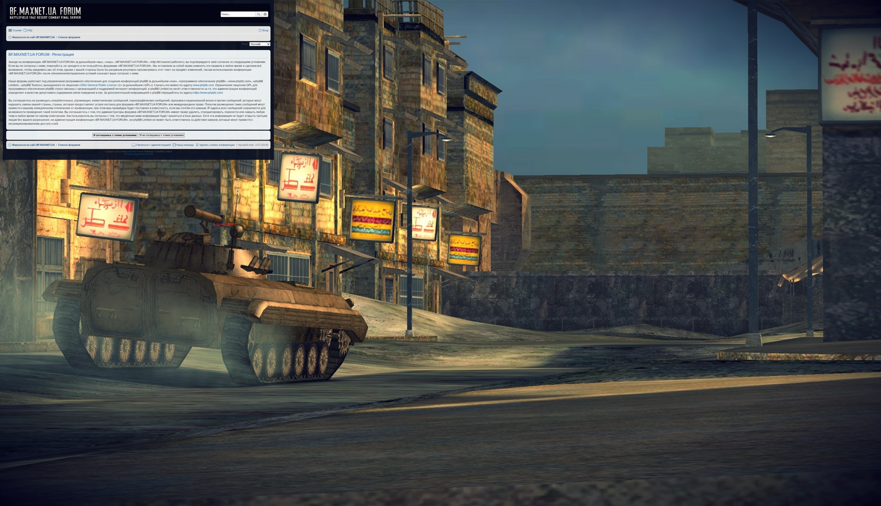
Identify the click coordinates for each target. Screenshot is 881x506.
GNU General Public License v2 (100, 85)
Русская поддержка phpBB (138, 154)
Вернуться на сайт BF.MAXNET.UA (33, 144)
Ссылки (17, 30)
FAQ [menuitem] (29, 30)
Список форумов (69, 144)
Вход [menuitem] (265, 30)
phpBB (130, 151)
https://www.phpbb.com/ (208, 92)
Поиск (258, 14)
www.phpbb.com (203, 85)
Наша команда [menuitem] (185, 144)
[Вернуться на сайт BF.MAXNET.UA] (48, 13)
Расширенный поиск (265, 14)
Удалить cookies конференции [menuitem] (216, 144)
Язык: (245, 43)
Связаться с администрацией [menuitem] (153, 144)
